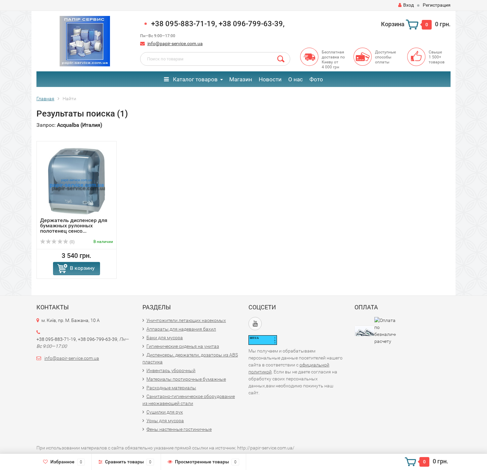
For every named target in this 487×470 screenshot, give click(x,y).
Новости (270, 79)
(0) (72, 242)
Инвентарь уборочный (170, 370)
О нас (295, 79)
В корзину (82, 268)
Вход (408, 5)
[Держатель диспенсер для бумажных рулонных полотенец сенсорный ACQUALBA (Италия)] (76, 181)
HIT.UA (254, 338)
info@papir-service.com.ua (175, 43)
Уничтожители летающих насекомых (186, 320)
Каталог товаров (195, 79)
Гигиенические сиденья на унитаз (182, 346)
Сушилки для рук (164, 412)
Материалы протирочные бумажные (186, 379)
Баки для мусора (164, 337)
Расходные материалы (171, 387)
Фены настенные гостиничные (179, 429)
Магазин (240, 79)
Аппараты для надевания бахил (181, 329)
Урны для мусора (165, 420)
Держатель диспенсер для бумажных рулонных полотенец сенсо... (73, 225)
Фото (316, 79)
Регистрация (437, 5)
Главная (45, 98)
